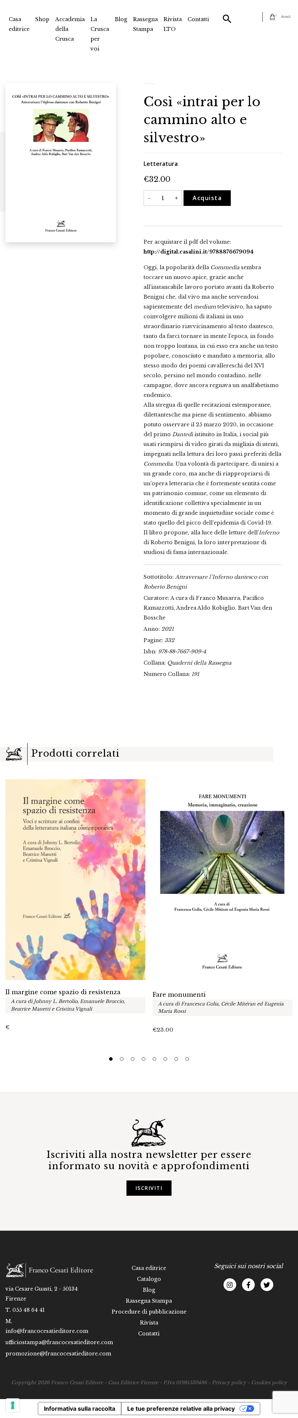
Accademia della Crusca (70, 29)
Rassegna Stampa (145, 24)
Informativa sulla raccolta (79, 1408)
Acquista (207, 198)
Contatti (198, 19)
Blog (121, 19)
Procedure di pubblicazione (149, 1312)
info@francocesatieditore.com (46, 1331)
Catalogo (149, 1279)
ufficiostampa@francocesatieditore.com (59, 1342)
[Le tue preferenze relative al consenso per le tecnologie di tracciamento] (13, 1405)
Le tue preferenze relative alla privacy (181, 1408)
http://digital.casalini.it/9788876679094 (199, 251)
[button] (110, 1059)
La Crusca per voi (99, 34)
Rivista (149, 1322)
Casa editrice (19, 24)
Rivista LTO (173, 24)
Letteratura (161, 164)
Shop (42, 19)
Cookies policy (269, 1382)
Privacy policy (229, 1382)
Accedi (286, 16)
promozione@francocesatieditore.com (58, 1353)
